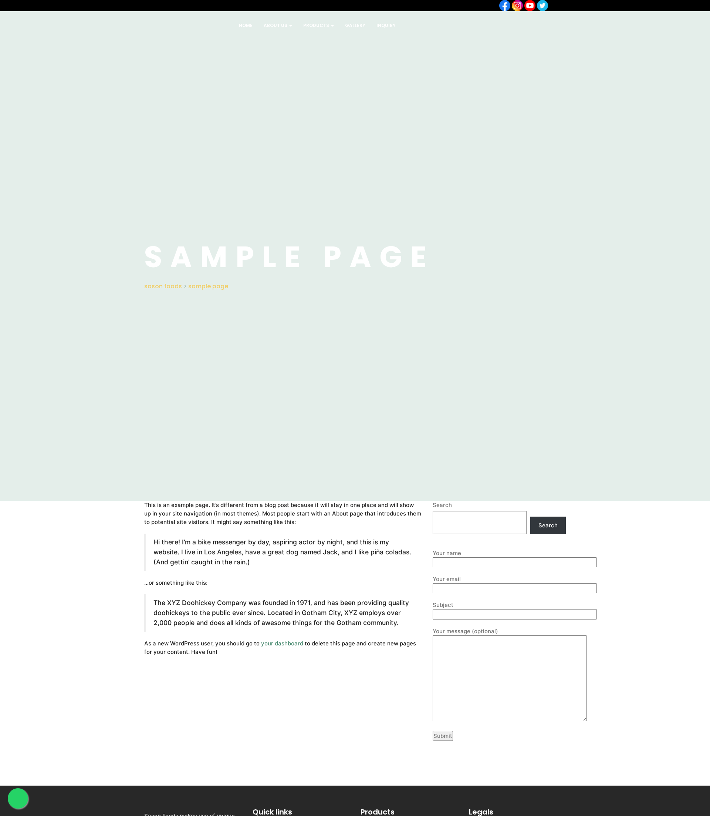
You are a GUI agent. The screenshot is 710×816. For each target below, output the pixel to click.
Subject (443, 604)
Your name (447, 553)
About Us (276, 25)
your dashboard (282, 643)
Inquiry (386, 25)
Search (442, 504)
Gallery (355, 25)
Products (316, 25)
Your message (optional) (465, 631)
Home (246, 25)
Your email (447, 578)
